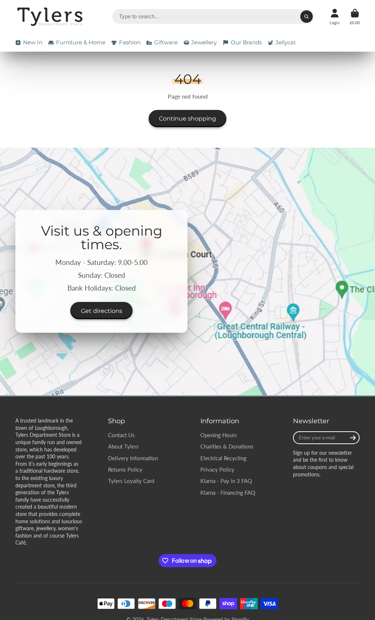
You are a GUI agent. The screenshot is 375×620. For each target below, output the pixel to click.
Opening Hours (218, 435)
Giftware (166, 42)
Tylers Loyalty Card (131, 480)
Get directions (101, 310)
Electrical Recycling (223, 458)
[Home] (51, 16)
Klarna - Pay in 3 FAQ (226, 480)
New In (32, 42)
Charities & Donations (226, 446)
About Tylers (123, 446)
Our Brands (246, 42)
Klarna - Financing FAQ (227, 492)
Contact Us (121, 435)
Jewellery (204, 42)
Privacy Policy (217, 469)
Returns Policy (125, 469)
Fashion (130, 42)
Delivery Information (133, 458)
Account (334, 17)
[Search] (306, 16)
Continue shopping (187, 118)
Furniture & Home (80, 42)
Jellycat (285, 42)
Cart (355, 17)
